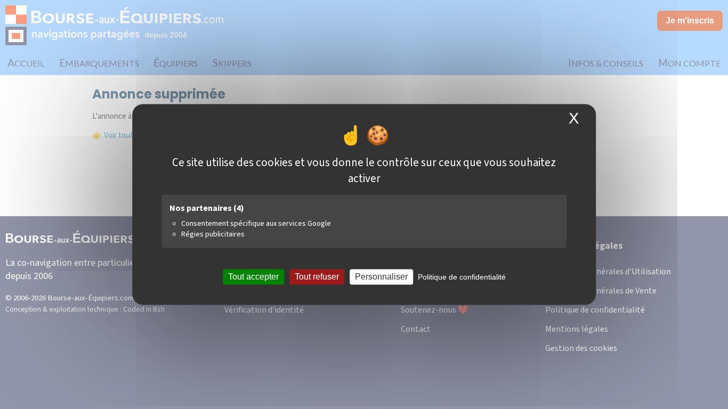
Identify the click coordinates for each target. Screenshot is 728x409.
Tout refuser (317, 276)
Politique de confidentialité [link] (462, 277)
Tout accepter (253, 276)
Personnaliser (381, 276)
